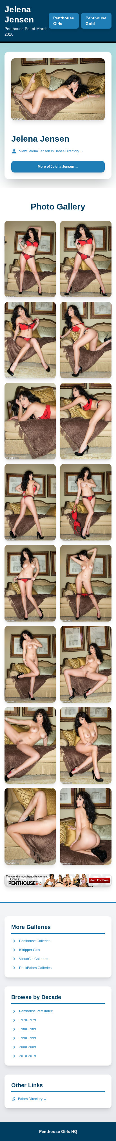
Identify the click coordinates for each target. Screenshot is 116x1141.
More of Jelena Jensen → (58, 167)
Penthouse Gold (96, 21)
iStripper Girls (29, 950)
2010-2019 (27, 1056)
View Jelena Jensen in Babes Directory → (51, 151)
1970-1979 (27, 1020)
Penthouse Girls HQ (58, 1131)
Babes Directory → (32, 1099)
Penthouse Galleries (34, 941)
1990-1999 (27, 1038)
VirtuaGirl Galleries (33, 959)
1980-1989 (27, 1029)
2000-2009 (27, 1047)
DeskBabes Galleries (35, 968)
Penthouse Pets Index (36, 1011)
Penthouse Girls (63, 21)
